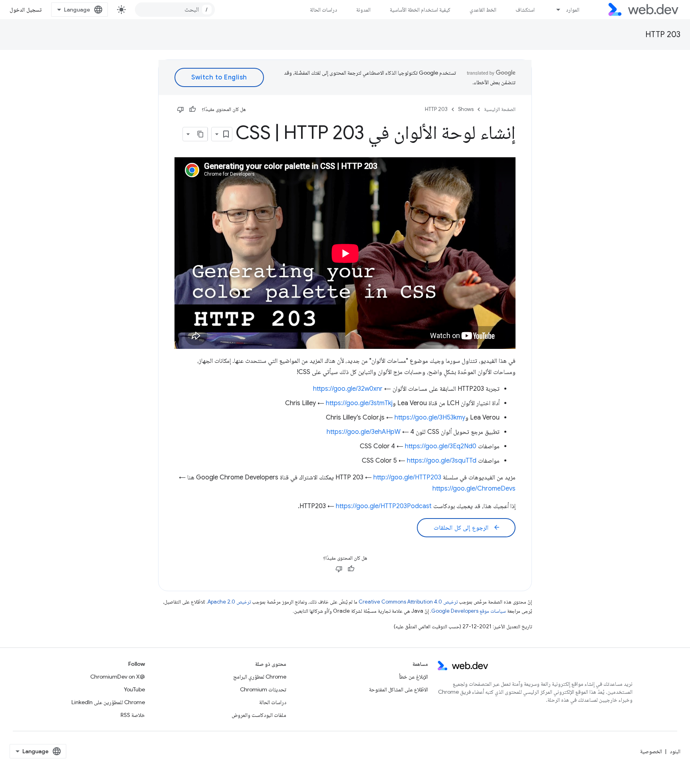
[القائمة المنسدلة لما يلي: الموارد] (555, 9)
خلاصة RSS (133, 715)
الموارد (572, 9)
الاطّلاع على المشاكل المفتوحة (398, 689)
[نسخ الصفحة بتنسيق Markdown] (200, 134)
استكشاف (525, 9)
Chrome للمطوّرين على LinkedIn (108, 702)
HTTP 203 (662, 35)
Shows (466, 109)
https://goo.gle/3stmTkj (359, 403)
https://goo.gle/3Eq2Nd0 (440, 446)
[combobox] (175, 9)
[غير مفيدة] (180, 109)
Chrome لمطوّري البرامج (259, 676)
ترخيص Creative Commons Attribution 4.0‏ (408, 601)
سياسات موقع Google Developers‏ (468, 611)
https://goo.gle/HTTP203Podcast (384, 506)
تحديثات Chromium (263, 689)
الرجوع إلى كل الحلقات (467, 528)
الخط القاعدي (483, 9)
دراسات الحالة (323, 9)
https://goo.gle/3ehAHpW (364, 432)
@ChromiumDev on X (117, 676)
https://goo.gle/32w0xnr (348, 389)
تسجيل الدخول (26, 9)
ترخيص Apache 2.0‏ (229, 601)
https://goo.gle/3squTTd (441, 461)
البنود (675, 751)
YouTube (134, 689)
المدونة (363, 9)
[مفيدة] (192, 109)
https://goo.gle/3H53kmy (430, 418)
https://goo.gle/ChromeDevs (474, 489)
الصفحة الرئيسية (500, 109)
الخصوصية (651, 751)
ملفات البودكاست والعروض (259, 715)
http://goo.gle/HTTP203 (407, 477)
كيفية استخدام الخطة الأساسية (420, 9)
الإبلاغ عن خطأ (413, 676)
